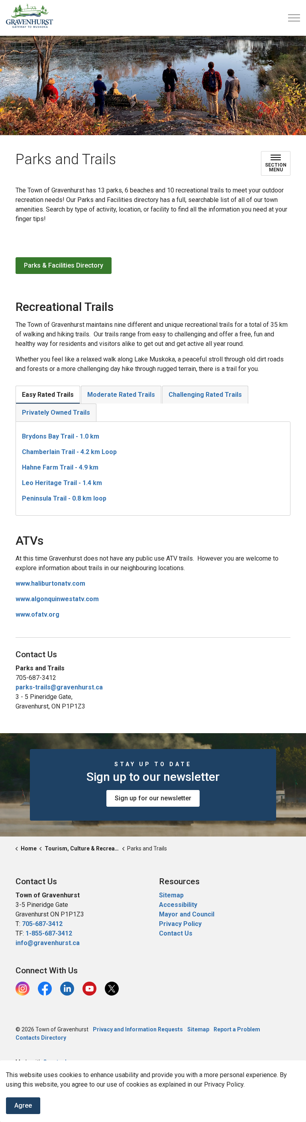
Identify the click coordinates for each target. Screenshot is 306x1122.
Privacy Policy (180, 924)
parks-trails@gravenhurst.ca (59, 687)
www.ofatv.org (37, 614)
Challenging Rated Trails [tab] (205, 394)
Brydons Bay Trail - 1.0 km (60, 436)
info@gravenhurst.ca (48, 943)
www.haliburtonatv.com (50, 583)
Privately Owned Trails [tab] (56, 412)
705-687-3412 (42, 924)
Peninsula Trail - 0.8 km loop (64, 498)
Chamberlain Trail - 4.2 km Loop (69, 452)
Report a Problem (237, 1029)
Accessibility (178, 904)
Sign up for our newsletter (153, 798)
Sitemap (171, 895)
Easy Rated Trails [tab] (48, 394)
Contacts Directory (41, 1038)
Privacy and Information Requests (138, 1029)
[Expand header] (294, 18)
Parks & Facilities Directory (63, 265)
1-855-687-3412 (49, 933)
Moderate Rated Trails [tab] (121, 394)
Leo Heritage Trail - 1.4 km (62, 483)
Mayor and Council (187, 914)
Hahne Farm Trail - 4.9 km (60, 467)
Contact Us (175, 933)
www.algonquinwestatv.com (57, 599)
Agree (23, 1105)
